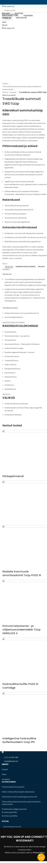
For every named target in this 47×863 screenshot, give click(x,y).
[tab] (9, 267)
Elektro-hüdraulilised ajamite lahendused (18, 792)
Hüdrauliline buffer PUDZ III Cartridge (20, 686)
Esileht (5, 83)
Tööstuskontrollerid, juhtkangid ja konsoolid (19, 797)
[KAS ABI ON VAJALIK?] (41, 857)
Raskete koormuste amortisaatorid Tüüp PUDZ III (21, 573)
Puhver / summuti (9, 92)
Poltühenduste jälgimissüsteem (14, 809)
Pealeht (5, 769)
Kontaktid (6, 779)
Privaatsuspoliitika (9, 812)
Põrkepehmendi (13, 476)
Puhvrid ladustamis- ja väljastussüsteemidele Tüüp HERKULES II (21, 629)
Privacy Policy (39, 852)
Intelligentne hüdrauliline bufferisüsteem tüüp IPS (19, 740)
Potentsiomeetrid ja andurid (13, 787)
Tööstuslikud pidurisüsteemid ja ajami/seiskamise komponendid (21, 87)
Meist (4, 774)
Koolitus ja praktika (9, 816)
